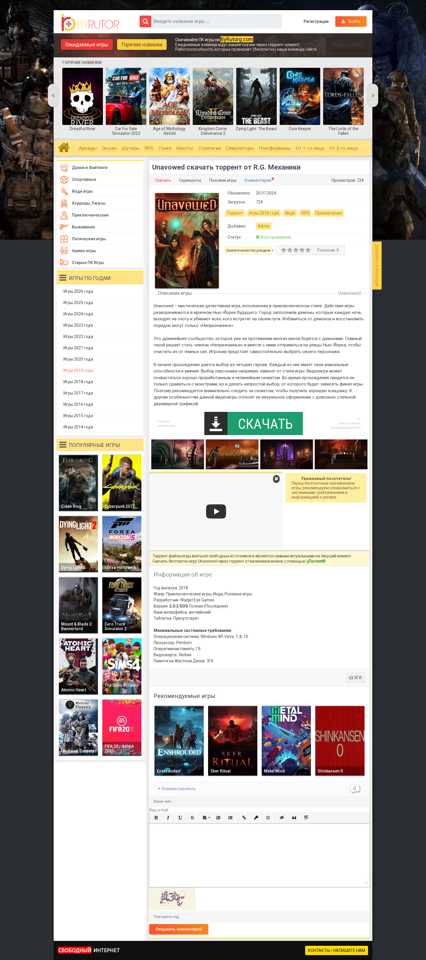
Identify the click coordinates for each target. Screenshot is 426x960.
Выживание (83, 227)
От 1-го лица (310, 148)
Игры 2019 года (78, 370)
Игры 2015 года (78, 415)
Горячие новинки (141, 44)
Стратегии (209, 148)
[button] (155, 817)
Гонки (165, 148)
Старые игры (346, 44)
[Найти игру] (145, 21)
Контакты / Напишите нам (336, 950)
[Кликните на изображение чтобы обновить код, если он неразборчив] (172, 908)
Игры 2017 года (78, 393)
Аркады (88, 148)
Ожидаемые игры (86, 44)
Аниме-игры (84, 250)
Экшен (109, 148)
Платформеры (275, 148)
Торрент (235, 213)
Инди (290, 213)
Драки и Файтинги (90, 167)
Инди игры (82, 191)
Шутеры (131, 148)
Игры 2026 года (78, 291)
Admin (264, 226)
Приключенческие (90, 215)
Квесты (184, 148)
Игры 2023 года (78, 325)
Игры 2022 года (78, 336)
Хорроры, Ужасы (88, 203)
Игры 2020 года (78, 359)
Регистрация (316, 21)
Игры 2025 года (78, 302)
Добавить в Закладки (377, 265)
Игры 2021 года (78, 348)
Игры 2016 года (78, 404)
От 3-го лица (343, 148)
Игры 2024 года (78, 314)
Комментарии (258, 180)
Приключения (329, 213)
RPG (149, 148)
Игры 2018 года (264, 213)
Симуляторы (240, 148)
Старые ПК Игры (88, 262)
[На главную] (91, 22)
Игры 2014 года (78, 427)
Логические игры (89, 239)
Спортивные (84, 179)
